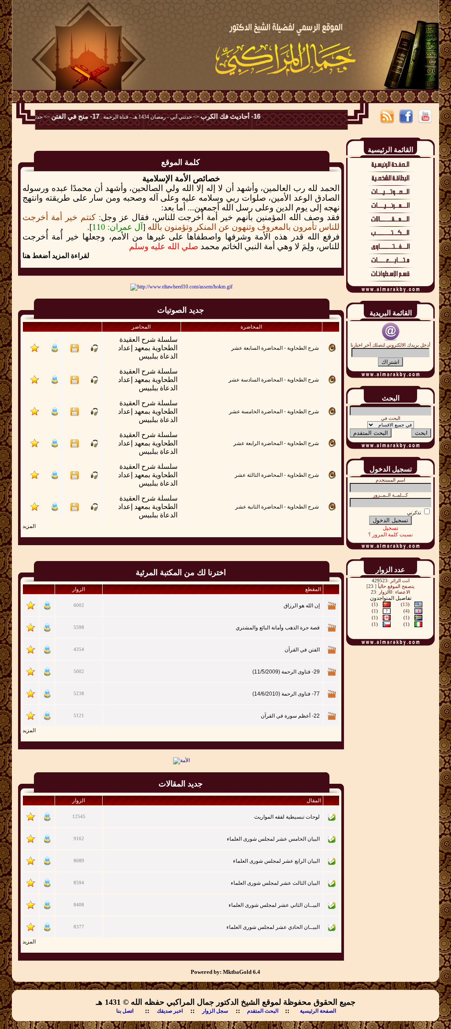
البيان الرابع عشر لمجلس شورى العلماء (276, 861)
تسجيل (390, 528)
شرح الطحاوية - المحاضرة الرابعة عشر (276, 443)
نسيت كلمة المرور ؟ (390, 534)
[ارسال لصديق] (54, 351)
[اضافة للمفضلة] (34, 351)
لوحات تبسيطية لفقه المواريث (287, 817)
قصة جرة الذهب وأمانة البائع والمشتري (278, 628)
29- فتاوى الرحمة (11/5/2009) (286, 672)
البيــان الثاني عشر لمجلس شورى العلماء (274, 905)
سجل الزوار (215, 1011)
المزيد (29, 526)
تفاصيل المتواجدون (390, 598)
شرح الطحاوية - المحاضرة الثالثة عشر (277, 475)
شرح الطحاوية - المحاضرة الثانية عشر (277, 507)
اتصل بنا (124, 1011)
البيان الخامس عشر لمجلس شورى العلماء (273, 839)
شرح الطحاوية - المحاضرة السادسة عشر (274, 380)
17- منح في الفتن (92, 116)
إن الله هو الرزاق (302, 605)
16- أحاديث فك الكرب (247, 116)
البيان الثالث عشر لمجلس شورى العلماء (275, 883)
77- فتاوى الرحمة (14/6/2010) (286, 694)
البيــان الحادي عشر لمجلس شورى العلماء (273, 927)
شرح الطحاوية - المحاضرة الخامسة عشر (274, 411)
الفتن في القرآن (302, 650)
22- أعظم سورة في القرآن (290, 716)
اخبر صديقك (170, 1011)
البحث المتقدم (262, 1011)
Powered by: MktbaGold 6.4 (225, 972)
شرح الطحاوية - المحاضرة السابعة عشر (275, 348)
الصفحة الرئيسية (318, 1011)
